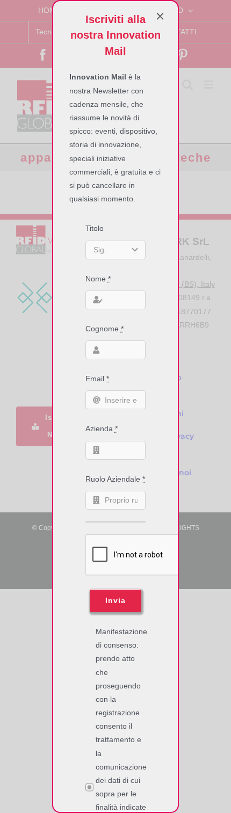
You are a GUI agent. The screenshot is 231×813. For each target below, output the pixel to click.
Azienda (101, 428)
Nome (98, 278)
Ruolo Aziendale (115, 479)
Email (97, 378)
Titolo (94, 228)
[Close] (160, 16)
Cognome (104, 328)
